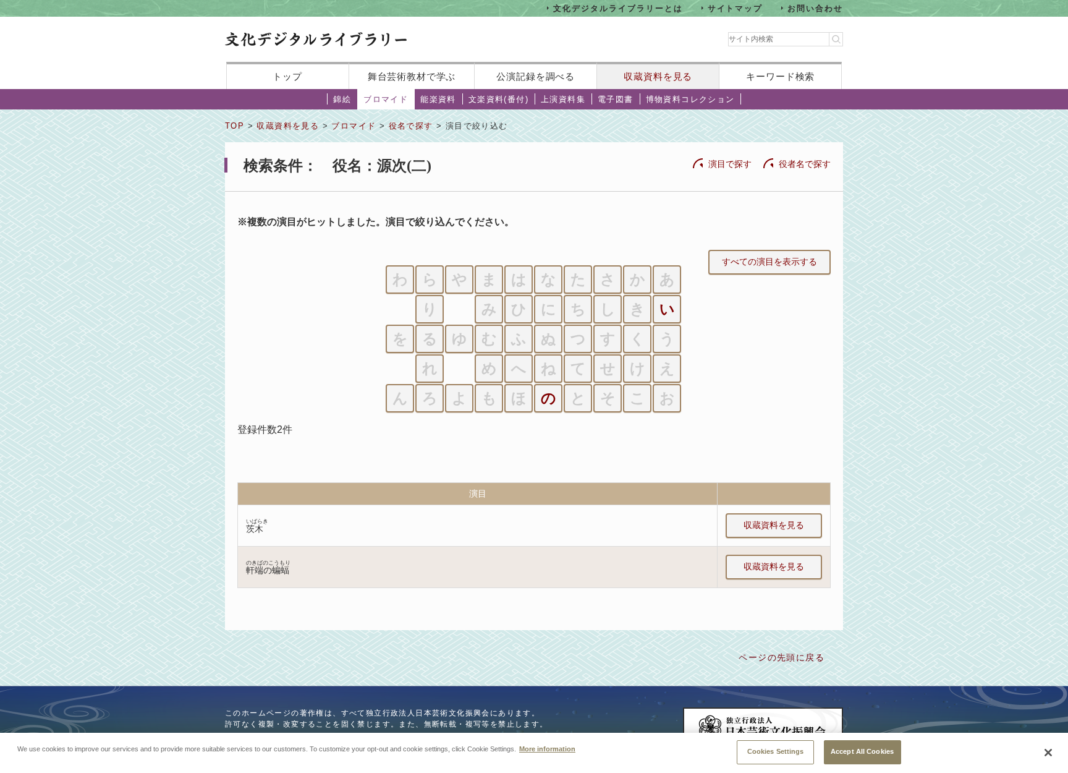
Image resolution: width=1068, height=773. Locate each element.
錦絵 (342, 99)
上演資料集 (563, 99)
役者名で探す (805, 164)
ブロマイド (385, 99)
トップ (287, 76)
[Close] (1048, 752)
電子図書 (616, 99)
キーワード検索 (780, 76)
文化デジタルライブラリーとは (617, 8)
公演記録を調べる (535, 76)
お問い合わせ (815, 8)
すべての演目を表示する (769, 262)
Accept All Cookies (862, 751)
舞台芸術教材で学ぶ (412, 76)
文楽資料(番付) (498, 99)
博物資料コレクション (690, 99)
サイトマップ (735, 8)
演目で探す (730, 164)
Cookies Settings (775, 751)
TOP (234, 125)
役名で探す (411, 125)
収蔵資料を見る (658, 76)
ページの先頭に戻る (781, 657)
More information (547, 748)
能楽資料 (438, 99)
